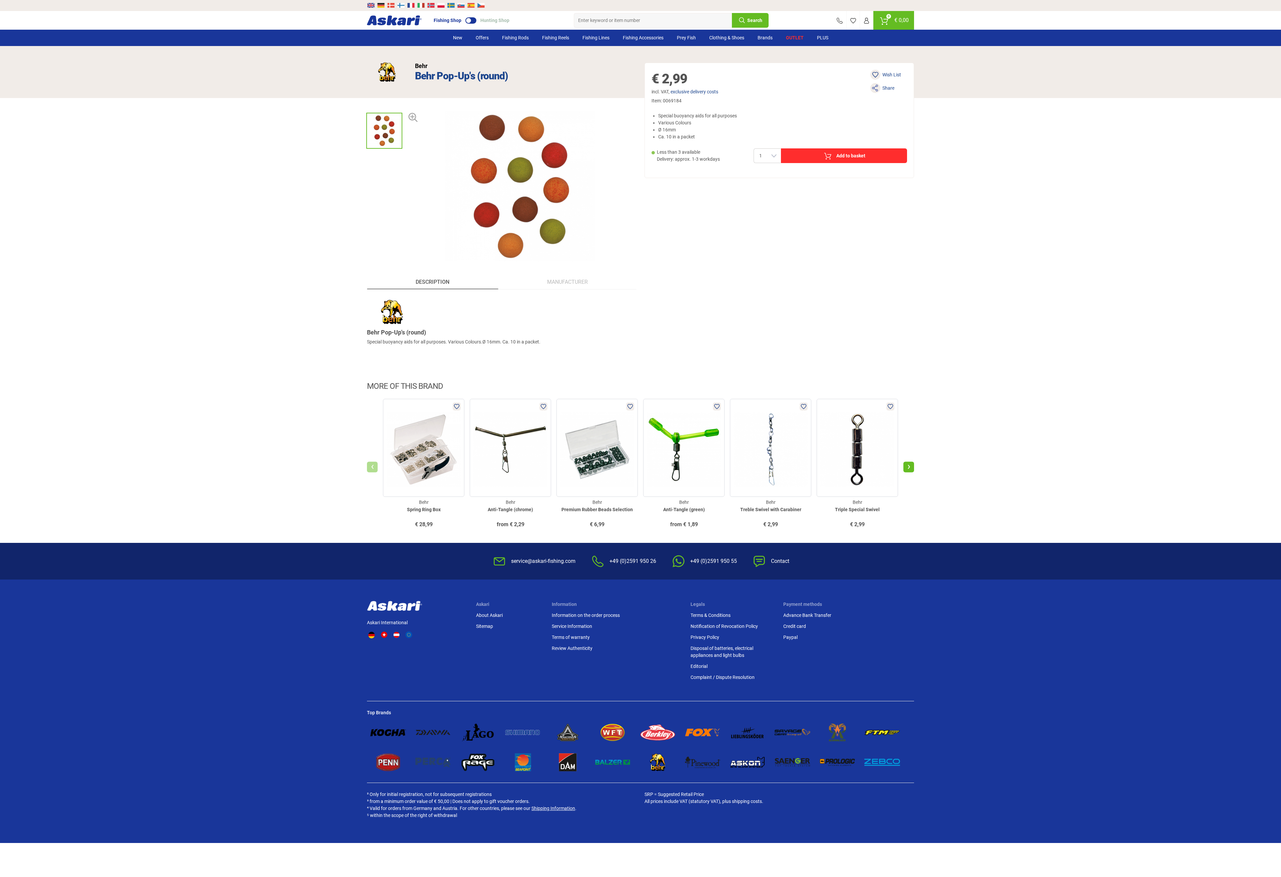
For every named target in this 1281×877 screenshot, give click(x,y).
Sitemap (484, 626)
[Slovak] (461, 5)
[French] (411, 5)
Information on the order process (586, 615)
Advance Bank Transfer (807, 615)
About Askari (489, 615)
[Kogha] (388, 732)
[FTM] (882, 732)
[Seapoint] (523, 762)
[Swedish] (451, 5)
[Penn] (388, 762)
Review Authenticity (572, 648)
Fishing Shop (447, 20)
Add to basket (850, 155)
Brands (765, 37)
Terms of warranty (571, 637)
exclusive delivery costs (694, 91)
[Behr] (387, 72)
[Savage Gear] (792, 732)
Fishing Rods (515, 37)
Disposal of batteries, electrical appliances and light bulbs (722, 652)
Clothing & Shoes (726, 37)
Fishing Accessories (643, 37)
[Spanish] (471, 5)
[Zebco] (882, 762)
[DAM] (568, 762)
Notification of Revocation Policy (724, 626)
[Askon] (747, 762)
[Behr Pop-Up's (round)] (384, 131)
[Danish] (391, 5)
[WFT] (612, 732)
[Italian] (421, 5)
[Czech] (480, 5)
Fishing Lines (595, 37)
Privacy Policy (705, 637)
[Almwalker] (837, 732)
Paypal (790, 637)
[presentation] (384, 106)
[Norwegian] (431, 5)
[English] (371, 5)
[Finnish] (401, 5)
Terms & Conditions (711, 615)
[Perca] (433, 762)
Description (432, 282)
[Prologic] (837, 762)
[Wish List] (853, 20)
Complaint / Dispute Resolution (723, 677)
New (457, 37)
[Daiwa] (433, 732)
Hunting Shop (494, 20)
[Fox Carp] (703, 732)
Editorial (699, 666)
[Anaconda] (568, 732)
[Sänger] (792, 762)
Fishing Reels (555, 37)
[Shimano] (523, 732)
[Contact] (839, 20)
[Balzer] (612, 762)
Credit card (794, 626)
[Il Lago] (478, 732)
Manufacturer (567, 282)
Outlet (795, 37)
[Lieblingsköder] (747, 732)
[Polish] (441, 5)
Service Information (572, 626)
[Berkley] (658, 732)
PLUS (822, 37)
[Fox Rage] (478, 762)
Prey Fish (686, 37)
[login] (866, 20)
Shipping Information (553, 808)
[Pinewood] (703, 762)
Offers (482, 37)
